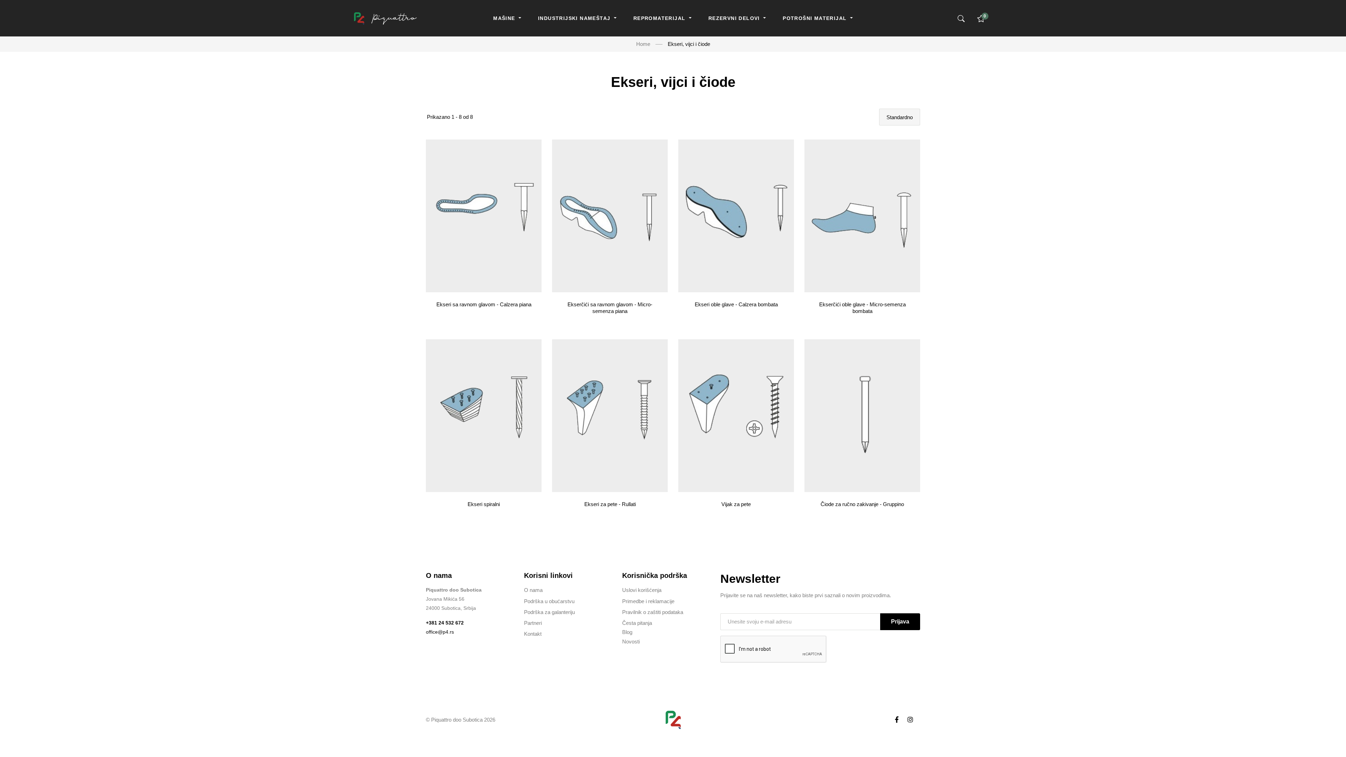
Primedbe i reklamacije (648, 601)
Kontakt (533, 634)
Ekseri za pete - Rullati (610, 504)
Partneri (533, 623)
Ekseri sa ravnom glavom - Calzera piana (483, 304)
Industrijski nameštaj (575, 18)
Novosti (631, 642)
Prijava (900, 622)
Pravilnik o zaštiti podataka (652, 612)
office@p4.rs (440, 632)
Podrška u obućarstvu (549, 601)
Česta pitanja (637, 623)
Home (643, 44)
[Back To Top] (1327, 738)
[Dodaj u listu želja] (536, 214)
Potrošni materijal (816, 18)
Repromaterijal (660, 18)
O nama (533, 590)
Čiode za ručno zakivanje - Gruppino (862, 504)
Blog (627, 632)
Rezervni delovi (735, 18)
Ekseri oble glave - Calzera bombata (736, 304)
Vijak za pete (736, 504)
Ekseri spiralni (484, 504)
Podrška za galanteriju (549, 612)
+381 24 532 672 (445, 623)
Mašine (505, 18)
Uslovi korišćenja (641, 590)
